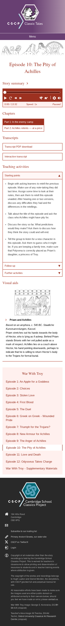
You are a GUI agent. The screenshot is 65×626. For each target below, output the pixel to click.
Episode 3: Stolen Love (20, 395)
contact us (53, 599)
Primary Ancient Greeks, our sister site (28, 536)
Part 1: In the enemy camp (18, 121)
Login (13, 547)
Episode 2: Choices (18, 388)
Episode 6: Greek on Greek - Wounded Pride (30, 418)
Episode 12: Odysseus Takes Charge (29, 461)
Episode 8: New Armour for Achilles (28, 434)
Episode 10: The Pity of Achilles (26, 447)
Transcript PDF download (18, 146)
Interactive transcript (16, 156)
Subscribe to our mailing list (24, 531)
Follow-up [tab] (10, 265)
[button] (6, 98)
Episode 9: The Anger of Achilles (26, 440)
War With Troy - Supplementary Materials (31, 468)
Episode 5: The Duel (18, 409)
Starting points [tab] (12, 175)
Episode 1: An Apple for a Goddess (27, 381)
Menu (32, 36)
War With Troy (32, 373)
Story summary (13, 83)
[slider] (4, 92)
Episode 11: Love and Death (23, 454)
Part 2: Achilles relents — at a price (23, 128)
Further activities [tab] (14, 273)
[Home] (25, 16)
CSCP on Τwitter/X (19, 542)
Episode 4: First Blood (19, 402)
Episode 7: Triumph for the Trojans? (28, 427)
